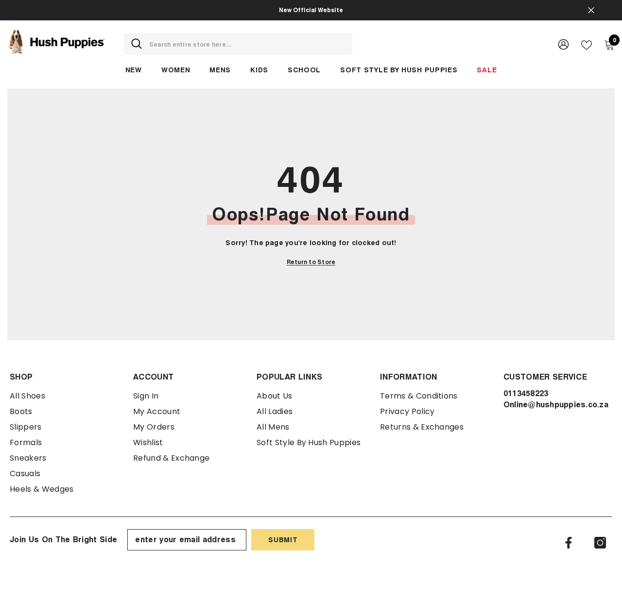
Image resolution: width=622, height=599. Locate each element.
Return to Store (311, 262)
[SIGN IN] (563, 44)
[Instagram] (600, 543)
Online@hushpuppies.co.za (555, 404)
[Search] (238, 44)
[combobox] (247, 44)
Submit (282, 539)
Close (591, 10)
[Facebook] (568, 543)
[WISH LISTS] (586, 44)
